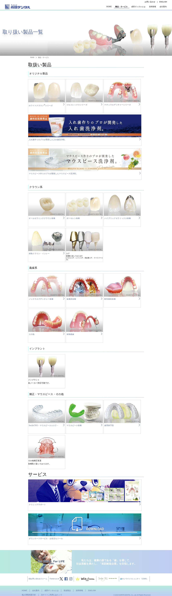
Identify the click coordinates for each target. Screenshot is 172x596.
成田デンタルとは (138, 7)
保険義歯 (70, 334)
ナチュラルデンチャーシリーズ (117, 105)
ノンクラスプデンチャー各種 (41, 299)
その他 (32, 334)
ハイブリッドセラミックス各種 (117, 218)
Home (109, 7)
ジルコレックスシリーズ (77, 105)
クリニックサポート (37, 505)
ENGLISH (163, 2)
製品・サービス (121, 7)
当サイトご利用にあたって (51, 595)
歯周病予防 (109, 425)
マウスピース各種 (74, 425)
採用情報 (152, 7)
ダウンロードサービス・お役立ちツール (46, 538)
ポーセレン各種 (73, 218)
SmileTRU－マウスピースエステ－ (44, 425)
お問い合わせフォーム (39, 579)
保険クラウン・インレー (39, 253)
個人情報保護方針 (29, 595)
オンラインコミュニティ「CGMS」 (135, 579)
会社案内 (163, 7)
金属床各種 (71, 299)
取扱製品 (67, 590)
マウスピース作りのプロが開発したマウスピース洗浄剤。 (53, 174)
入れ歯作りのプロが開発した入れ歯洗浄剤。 (48, 140)
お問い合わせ (150, 2)
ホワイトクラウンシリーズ (41, 105)
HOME (24, 590)
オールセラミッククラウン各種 (42, 218)
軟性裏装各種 (110, 299)
